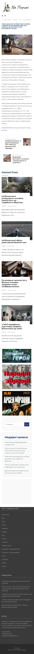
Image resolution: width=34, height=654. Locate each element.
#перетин (23, 128)
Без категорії (5, 514)
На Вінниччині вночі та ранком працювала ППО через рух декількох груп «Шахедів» (13, 144)
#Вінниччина (14, 128)
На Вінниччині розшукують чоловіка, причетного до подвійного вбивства (12, 199)
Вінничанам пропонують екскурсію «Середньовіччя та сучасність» (20, 159)
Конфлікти (5, 528)
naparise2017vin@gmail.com (10, 635)
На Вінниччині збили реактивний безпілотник (14, 241)
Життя (9, 332)
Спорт (3, 556)
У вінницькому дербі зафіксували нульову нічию (16, 581)
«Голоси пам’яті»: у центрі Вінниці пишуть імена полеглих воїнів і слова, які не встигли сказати (16, 451)
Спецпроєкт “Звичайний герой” (11, 549)
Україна (4, 562)
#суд (29, 128)
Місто (3, 535)
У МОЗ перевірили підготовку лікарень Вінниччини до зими (12, 326)
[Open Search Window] (2, 16)
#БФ (7, 128)
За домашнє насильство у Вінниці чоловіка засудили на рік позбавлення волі (14, 283)
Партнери (5, 542)
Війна (9, 246)
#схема (4, 130)
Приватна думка (6, 545)
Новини (29, 19)
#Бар (3, 128)
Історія (4, 525)
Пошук (27, 424)
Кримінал (25, 19)
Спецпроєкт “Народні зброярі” (11, 552)
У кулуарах (5, 559)
